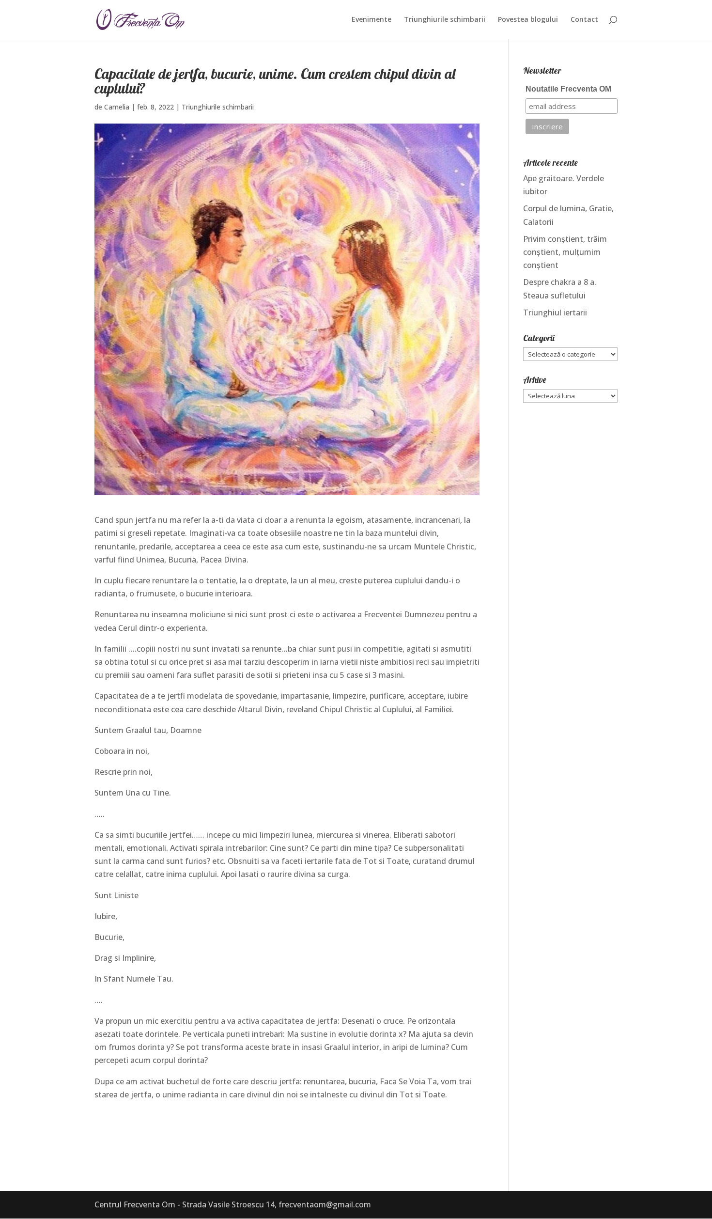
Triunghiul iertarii (555, 312)
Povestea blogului (528, 20)
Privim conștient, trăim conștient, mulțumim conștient (565, 252)
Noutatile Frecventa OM (568, 89)
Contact (584, 20)
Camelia (116, 106)
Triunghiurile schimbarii (444, 20)
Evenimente (371, 20)
